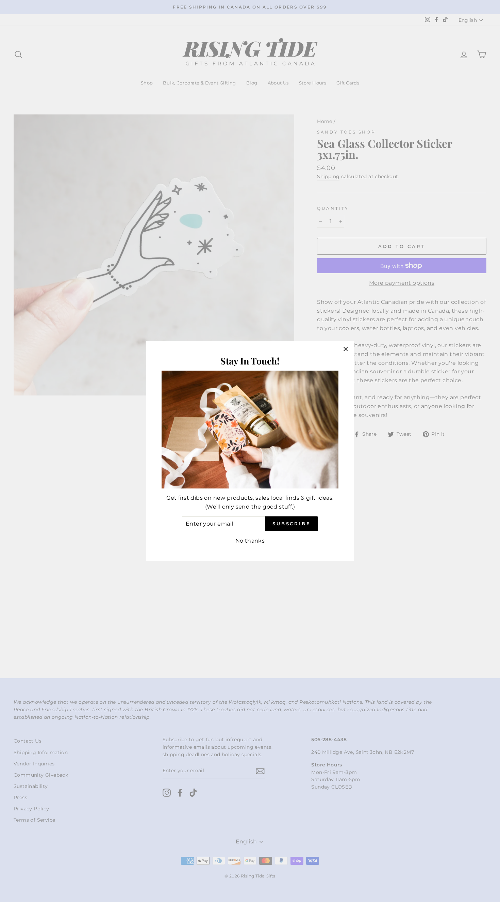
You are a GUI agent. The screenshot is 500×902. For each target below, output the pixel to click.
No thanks (250, 541)
